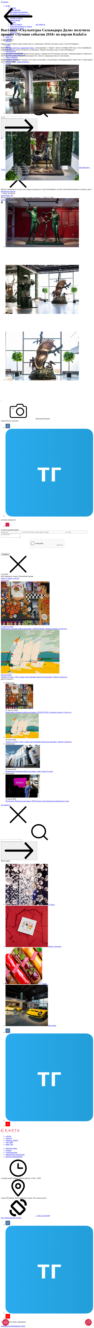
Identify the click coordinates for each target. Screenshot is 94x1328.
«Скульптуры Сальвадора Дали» (21, 48)
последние (5, 580)
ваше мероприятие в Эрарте (21, 26)
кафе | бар (9, 37)
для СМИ (9, 1142)
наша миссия (11, 51)
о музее (16, 578)
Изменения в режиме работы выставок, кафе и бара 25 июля (29, 771)
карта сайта (20, 1326)
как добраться (6, 1218)
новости (9, 1138)
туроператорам (11, 1152)
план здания (16, 1218)
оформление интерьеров (15, 1155)
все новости (5, 805)
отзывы (8, 1150)
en (2, 138)
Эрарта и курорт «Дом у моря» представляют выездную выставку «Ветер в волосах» (39, 742)
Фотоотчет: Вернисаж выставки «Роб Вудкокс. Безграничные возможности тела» (37, 801)
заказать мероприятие (14, 1157)
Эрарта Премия (12, 57)
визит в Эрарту (7, 578)
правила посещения (8, 1326)
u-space (8, 63)
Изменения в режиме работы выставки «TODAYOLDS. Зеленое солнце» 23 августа (38, 712)
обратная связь (11, 1148)
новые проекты (23, 62)
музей (8, 6)
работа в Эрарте (12, 1140)
